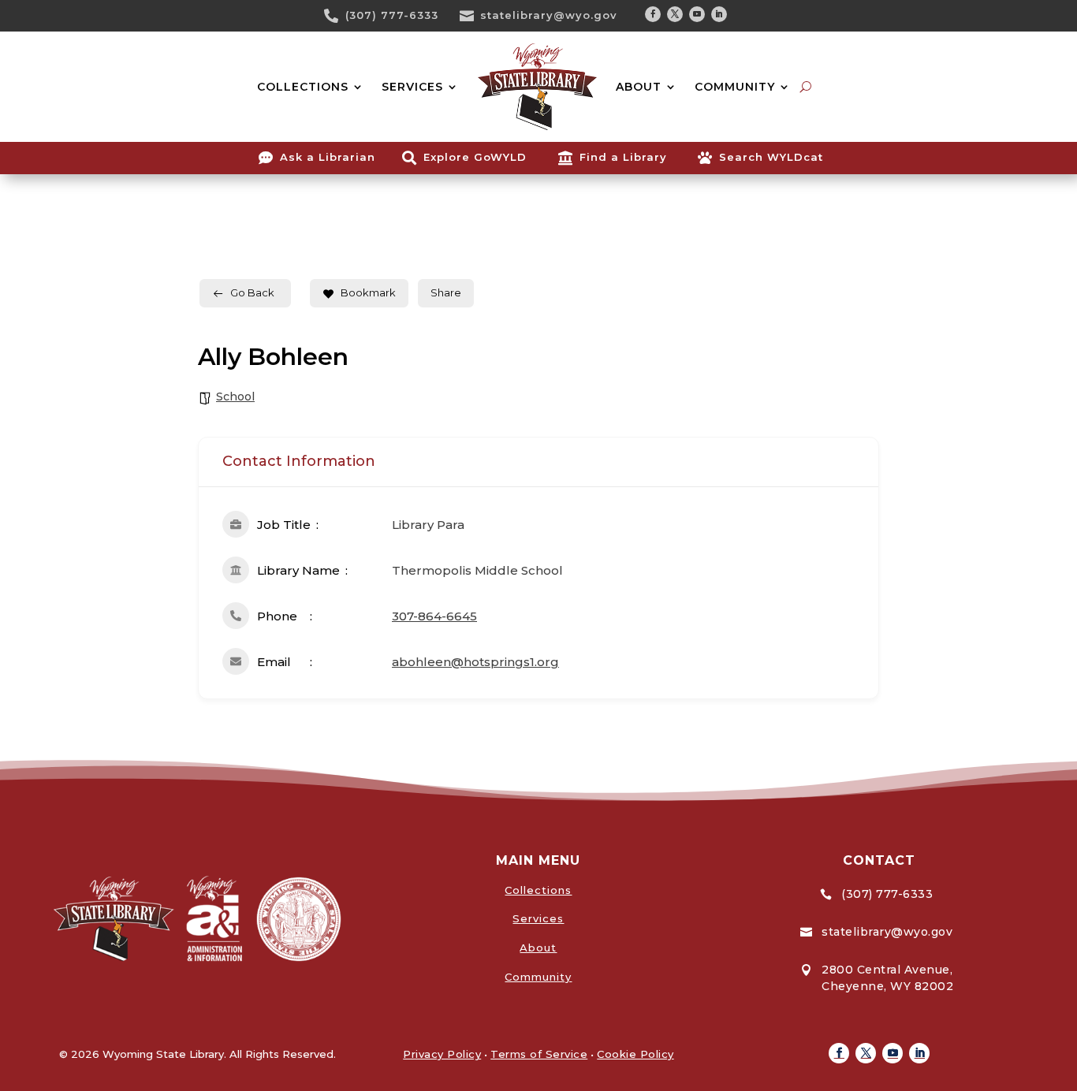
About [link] (538, 947)
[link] (336, 16)
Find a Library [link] (623, 157)
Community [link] (538, 976)
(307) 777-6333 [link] (391, 15)
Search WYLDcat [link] (771, 157)
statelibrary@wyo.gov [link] (548, 15)
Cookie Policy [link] (635, 1054)
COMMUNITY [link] (735, 87)
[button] (653, 14)
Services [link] (538, 918)
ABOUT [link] (638, 87)
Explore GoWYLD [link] (475, 157)
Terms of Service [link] (538, 1054)
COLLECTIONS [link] (302, 87)
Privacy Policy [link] (442, 1054)
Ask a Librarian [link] (327, 157)
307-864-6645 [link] (434, 616)
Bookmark (368, 292)
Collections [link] (538, 890)
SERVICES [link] (412, 87)
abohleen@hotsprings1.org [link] (475, 661)
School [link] (235, 396)
